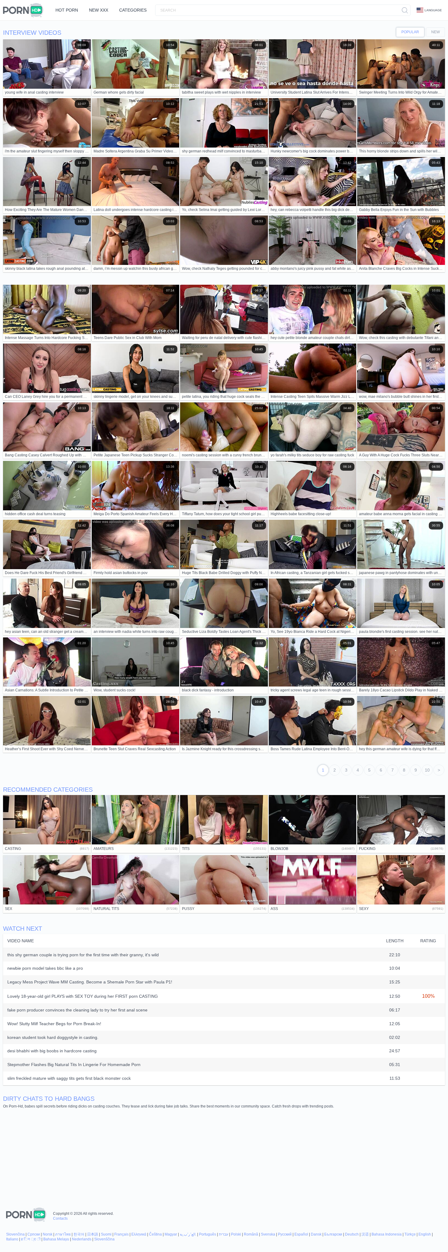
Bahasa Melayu (56, 1239)
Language (433, 10)
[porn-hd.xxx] (25, 10)
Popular (410, 32)
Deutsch (352, 1234)
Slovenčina (15, 1234)
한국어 (78, 1234)
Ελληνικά (138, 1234)
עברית (223, 1234)
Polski (236, 1234)
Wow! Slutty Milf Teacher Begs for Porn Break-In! (54, 1023)
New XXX (98, 10)
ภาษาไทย (63, 1234)
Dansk (316, 1234)
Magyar (171, 1234)
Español (301, 1234)
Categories (133, 10)
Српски (33, 1234)
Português (207, 1234)
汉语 (365, 1234)
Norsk (47, 1234)
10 (427, 770)
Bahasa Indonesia (387, 1234)
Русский (285, 1234)
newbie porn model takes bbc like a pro (45, 968)
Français (121, 1234)
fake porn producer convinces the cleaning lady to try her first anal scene (77, 1010)
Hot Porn (66, 10)
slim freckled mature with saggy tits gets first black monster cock (69, 1078)
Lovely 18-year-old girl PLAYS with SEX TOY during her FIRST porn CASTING (82, 996)
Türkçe (410, 1234)
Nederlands (81, 1239)
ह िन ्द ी (31, 1239)
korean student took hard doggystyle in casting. (52, 1037)
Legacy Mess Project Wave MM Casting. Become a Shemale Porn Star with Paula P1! (89, 981)
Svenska (268, 1234)
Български (333, 1234)
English (424, 1234)
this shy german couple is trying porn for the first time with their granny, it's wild (83, 954)
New (435, 32)
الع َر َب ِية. (188, 1234)
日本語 (92, 1234)
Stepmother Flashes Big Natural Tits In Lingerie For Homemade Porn (73, 1064)
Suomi (106, 1234)
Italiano (12, 1239)
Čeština (155, 1234)
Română (251, 1234)
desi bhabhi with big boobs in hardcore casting (52, 1050)
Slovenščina (104, 1239)
